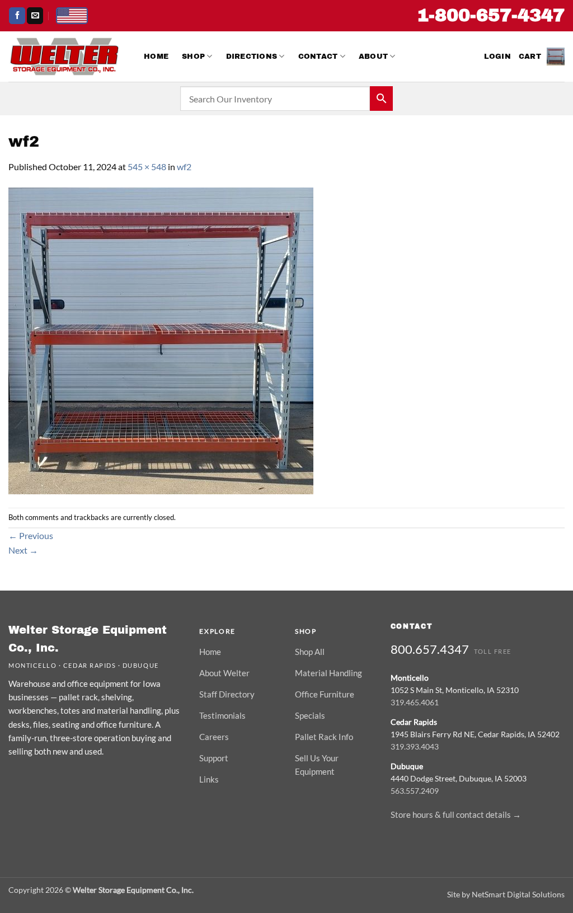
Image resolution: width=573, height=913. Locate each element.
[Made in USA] (72, 15)
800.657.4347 (430, 649)
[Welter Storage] (64, 56)
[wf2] (160, 339)
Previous (30, 535)
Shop (193, 56)
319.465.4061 (415, 702)
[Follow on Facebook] (17, 15)
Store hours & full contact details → (456, 814)
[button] (497, 56)
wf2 (184, 166)
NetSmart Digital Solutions (518, 894)
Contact (318, 56)
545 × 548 (147, 166)
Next (23, 550)
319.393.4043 (415, 746)
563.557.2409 (415, 790)
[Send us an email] (35, 15)
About (373, 56)
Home (156, 56)
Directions (252, 56)
